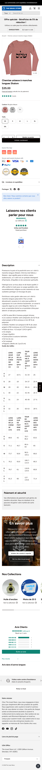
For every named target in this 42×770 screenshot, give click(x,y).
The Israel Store (10, 765)
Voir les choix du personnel (21, 559)
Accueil (4, 36)
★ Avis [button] (40, 387)
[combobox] (21, 13)
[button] (34, 8)
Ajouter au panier (28, 137)
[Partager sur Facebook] (15, 189)
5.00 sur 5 (26, 631)
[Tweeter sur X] (11, 189)
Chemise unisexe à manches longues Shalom (20, 36)
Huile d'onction (11, 599)
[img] (21, 218)
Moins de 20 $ (29, 599)
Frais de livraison (7, 91)
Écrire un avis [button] (21, 652)
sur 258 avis (19, 221)
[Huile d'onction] (10, 587)
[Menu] (39, 8)
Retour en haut (21, 689)
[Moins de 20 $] (29, 587)
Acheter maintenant (21, 143)
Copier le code (28, 30)
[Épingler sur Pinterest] (19, 189)
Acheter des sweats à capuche (21, 553)
